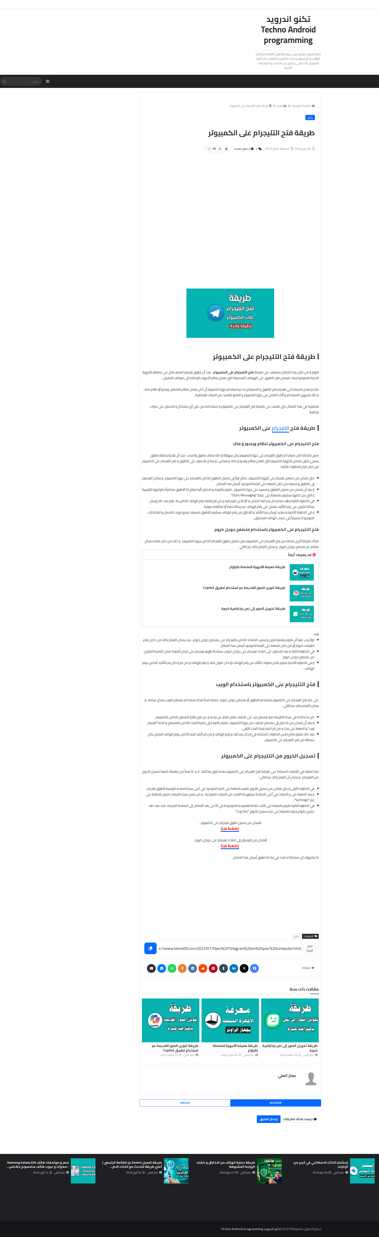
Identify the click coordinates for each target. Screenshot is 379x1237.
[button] (372, 1171)
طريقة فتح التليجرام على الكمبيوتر (249, 105)
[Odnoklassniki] (182, 968)
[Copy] (150, 948)
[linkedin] (233, 968)
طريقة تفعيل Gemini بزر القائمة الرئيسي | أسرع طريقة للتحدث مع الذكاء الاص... (132, 1164)
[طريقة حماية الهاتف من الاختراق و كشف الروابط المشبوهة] (269, 1171)
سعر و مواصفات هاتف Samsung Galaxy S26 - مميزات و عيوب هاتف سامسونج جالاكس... (37, 1164)
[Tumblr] (223, 968)
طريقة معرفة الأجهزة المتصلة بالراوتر (257, 567)
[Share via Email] (151, 968)
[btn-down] (208, 149)
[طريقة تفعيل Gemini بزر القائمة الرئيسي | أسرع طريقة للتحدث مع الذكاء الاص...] (176, 1171)
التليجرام (280, 428)
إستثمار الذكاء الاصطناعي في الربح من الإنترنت (320, 1164)
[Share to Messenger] (161, 968)
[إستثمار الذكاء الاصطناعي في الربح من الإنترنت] (362, 1171)
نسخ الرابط (310, 948)
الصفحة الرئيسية (301, 105)
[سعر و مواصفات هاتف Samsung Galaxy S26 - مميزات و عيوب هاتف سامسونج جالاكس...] (83, 1171)
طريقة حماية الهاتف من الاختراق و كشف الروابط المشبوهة (225, 1164)
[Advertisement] (228, 223)
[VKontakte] (192, 968)
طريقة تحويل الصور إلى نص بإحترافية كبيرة (253, 608)
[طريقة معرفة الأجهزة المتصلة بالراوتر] (302, 572)
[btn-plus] (219, 149)
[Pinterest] (213, 968)
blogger (276, 1102)
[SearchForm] (4, 82)
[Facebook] (254, 968)
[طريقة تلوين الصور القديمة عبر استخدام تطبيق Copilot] (302, 593)
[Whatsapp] (172, 968)
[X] (244, 968)
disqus (185, 1102)
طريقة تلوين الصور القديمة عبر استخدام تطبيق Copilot (244, 588)
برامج (280, 105)
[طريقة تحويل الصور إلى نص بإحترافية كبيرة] (302, 614)
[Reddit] (202, 968)
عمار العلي (287, 1075)
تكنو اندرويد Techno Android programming (288, 29)
